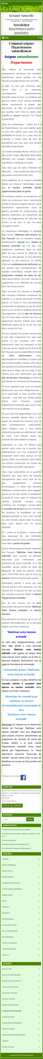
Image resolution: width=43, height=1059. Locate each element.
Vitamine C (5, 955)
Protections (6, 913)
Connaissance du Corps (10, 987)
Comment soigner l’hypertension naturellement (21, 47)
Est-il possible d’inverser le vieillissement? (16, 848)
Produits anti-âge (8, 1047)
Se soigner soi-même (9, 925)
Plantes (4, 901)
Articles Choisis (7, 871)
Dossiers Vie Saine (8, 999)
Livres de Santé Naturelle (11, 1011)
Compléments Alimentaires (11, 883)
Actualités (5, 859)
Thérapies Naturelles (9, 949)
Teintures (5, 1041)
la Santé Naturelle (21, 15)
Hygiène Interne (7, 895)
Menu (6, 3)
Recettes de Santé (8, 1029)
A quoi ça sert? (7, 969)
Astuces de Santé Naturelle (11, 975)
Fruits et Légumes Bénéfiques (12, 889)
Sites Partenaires (7, 937)
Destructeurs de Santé (9, 993)
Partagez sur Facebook (23, 777)
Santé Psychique (7, 919)
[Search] (41, 38)
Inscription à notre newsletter (21, 30)
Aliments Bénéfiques (9, 865)
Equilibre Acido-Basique (10, 1005)
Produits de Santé (8, 1017)
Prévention (5, 907)
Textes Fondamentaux (9, 943)
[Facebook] (38, 38)
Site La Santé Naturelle (10, 931)
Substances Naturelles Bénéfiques (14, 1035)
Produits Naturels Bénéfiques (12, 1023)
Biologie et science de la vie (11, 981)
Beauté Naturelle (7, 877)
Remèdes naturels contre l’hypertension (15, 844)
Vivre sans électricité (9, 840)
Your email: (5, 798)
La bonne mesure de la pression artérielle (16, 829)
